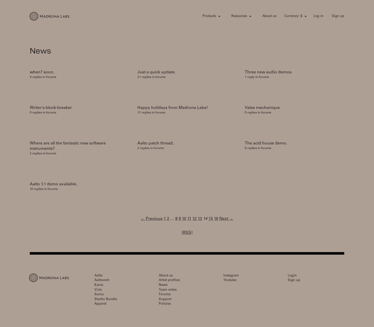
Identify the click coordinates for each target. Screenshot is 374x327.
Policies (165, 304)
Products (209, 16)
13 (200, 219)
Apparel (100, 304)
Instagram (231, 275)
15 (210, 219)
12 (194, 219)
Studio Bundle (105, 299)
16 (216, 219)
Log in (318, 16)
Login (292, 275)
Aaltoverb (101, 280)
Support (165, 299)
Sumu (99, 294)
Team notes (168, 290)
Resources (239, 16)
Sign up (338, 16)
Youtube (229, 280)
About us (269, 16)
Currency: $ (293, 16)
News (163, 285)
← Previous (152, 219)
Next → (226, 219)
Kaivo (98, 285)
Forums (164, 294)
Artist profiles (169, 280)
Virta (98, 290)
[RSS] (187, 233)
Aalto (98, 275)
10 (184, 219)
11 (189, 219)
